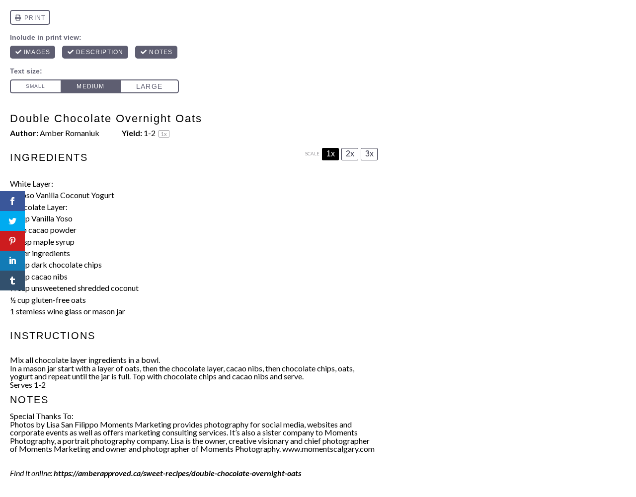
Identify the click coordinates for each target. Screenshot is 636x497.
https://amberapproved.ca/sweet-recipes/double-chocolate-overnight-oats (177, 473)
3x (369, 153)
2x (350, 153)
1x (330, 153)
